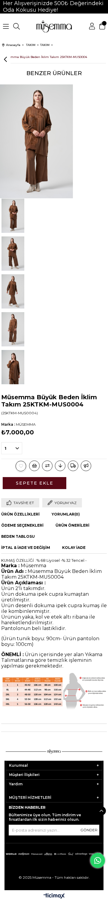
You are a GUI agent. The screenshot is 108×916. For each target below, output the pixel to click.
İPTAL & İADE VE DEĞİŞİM (25, 547)
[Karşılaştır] (47, 466)
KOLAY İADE (74, 547)
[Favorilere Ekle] (21, 466)
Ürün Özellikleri (20, 514)
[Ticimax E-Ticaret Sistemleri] (54, 896)
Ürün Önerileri (72, 525)
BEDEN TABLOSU (18, 536)
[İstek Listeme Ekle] (34, 466)
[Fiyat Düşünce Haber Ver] (60, 466)
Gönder (89, 830)
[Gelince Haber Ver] (86, 466)
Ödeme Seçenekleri (22, 525)
